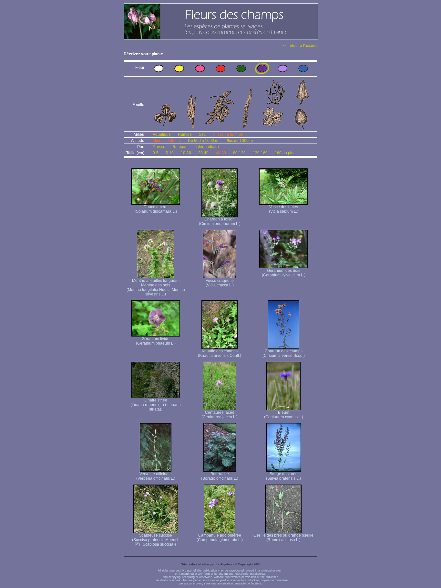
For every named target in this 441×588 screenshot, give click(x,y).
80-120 (239, 153)
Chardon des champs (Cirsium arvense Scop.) (283, 353)
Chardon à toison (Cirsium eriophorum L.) (220, 221)
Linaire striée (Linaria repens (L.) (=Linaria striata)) (155, 405)
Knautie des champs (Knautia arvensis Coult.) (219, 353)
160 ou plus (285, 153)
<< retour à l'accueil (300, 45)
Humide (185, 134)
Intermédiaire (207, 146)
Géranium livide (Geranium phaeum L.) (156, 341)
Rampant (180, 146)
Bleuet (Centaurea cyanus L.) (283, 414)
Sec (202, 134)
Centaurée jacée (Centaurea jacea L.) (219, 414)
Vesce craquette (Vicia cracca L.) (220, 282)
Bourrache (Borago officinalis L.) (219, 476)
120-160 (260, 153)
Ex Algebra (224, 564)
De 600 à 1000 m (203, 140)
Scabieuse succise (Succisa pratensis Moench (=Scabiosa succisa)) (155, 540)
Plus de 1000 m (239, 140)
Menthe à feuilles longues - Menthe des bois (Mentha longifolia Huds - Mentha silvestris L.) (156, 287)
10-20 (186, 153)
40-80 (221, 153)
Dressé (159, 146)
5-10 (170, 153)
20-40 (203, 153)
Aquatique (162, 134)
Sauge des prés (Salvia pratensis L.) (283, 476)
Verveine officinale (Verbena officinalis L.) (155, 476)
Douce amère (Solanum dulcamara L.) (156, 209)
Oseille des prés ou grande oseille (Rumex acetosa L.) (283, 537)
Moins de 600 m (167, 140)
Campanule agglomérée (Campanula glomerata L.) (220, 537)
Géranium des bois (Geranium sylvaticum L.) (283, 272)
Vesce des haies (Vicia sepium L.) (283, 209)
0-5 (156, 153)
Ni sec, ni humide (228, 134)
